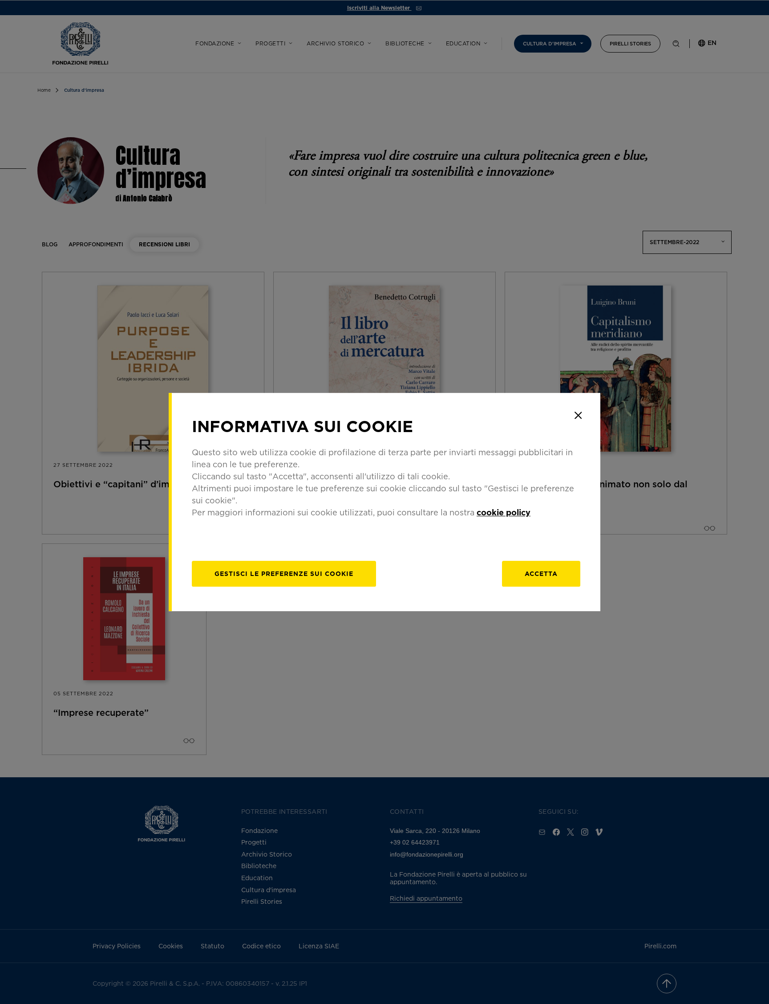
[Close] (578, 415)
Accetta (541, 573)
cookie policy (503, 512)
